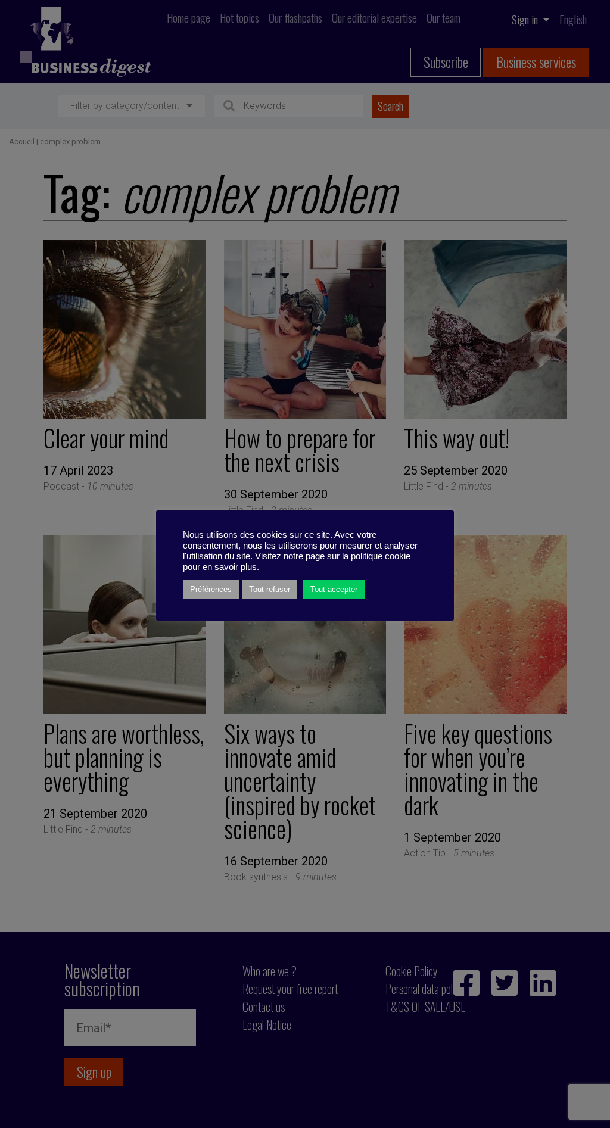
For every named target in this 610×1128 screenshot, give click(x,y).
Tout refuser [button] (269, 589)
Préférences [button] (211, 589)
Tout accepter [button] (333, 589)
